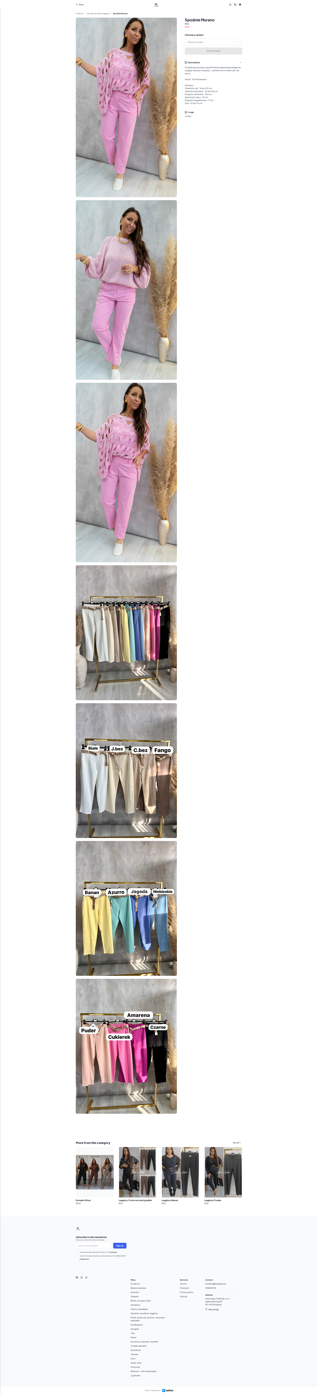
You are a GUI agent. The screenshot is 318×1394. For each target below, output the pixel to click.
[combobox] (187, 42)
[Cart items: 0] (235, 4)
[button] (213, 83)
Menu (81, 4)
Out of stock (213, 51)
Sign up (119, 1245)
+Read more (84, 1259)
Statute (114, 1252)
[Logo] (156, 4)
